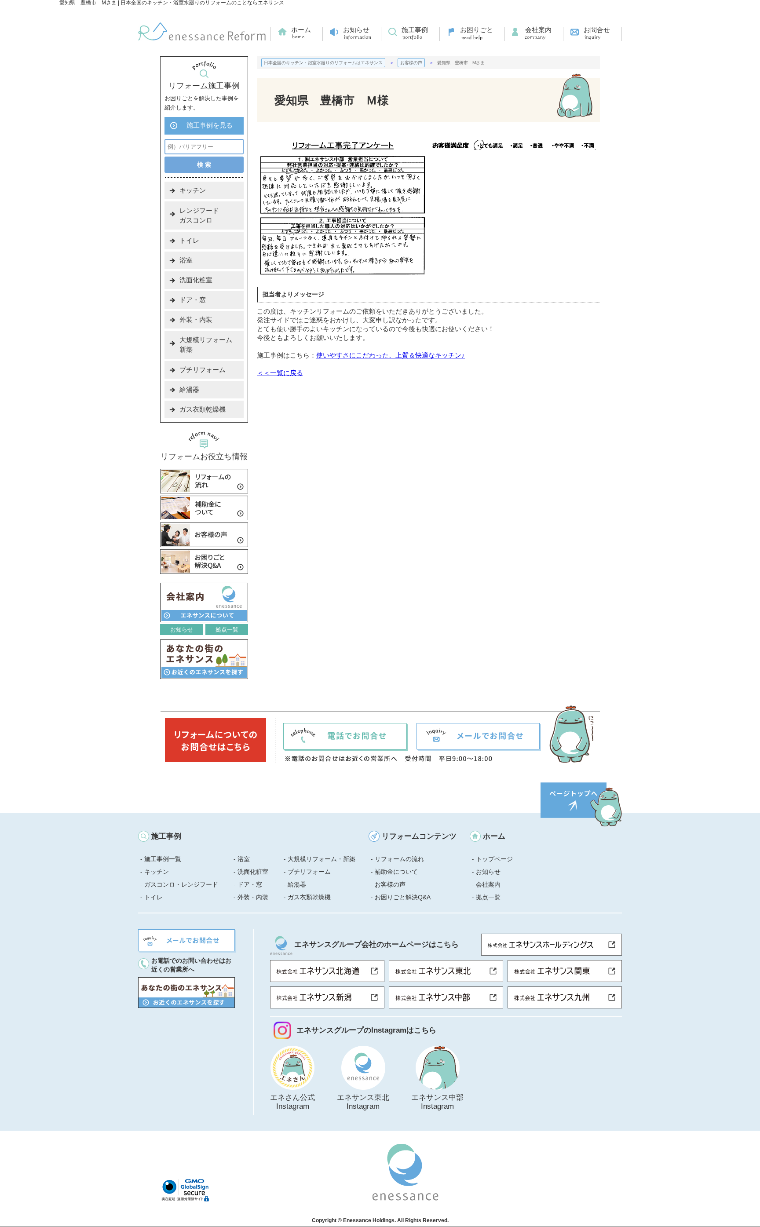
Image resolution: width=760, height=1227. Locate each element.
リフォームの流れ (399, 858)
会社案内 (538, 29)
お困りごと (476, 29)
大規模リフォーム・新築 (321, 858)
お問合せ (597, 29)
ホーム (301, 29)
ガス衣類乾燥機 (202, 409)
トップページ (494, 858)
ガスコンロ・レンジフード (181, 884)
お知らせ (356, 29)
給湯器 (189, 389)
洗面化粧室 (195, 280)
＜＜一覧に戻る (280, 372)
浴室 (186, 260)
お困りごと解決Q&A (403, 897)
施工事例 (415, 29)
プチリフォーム (202, 369)
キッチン (192, 190)
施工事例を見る (209, 125)
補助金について (396, 871)
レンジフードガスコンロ (199, 215)
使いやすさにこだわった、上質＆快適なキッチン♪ (390, 355)
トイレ (189, 240)
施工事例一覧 (162, 858)
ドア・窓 (192, 299)
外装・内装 (195, 319)
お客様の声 (390, 884)
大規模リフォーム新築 (205, 344)
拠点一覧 (227, 629)
